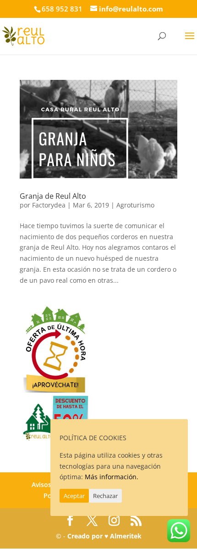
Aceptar (74, 496)
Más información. (111, 476)
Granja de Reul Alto (53, 196)
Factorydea (49, 205)
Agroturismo (135, 205)
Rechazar (105, 496)
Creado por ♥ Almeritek (104, 536)
